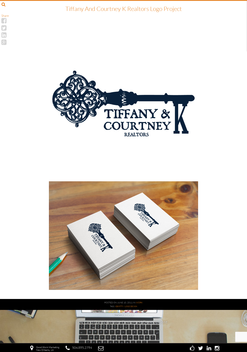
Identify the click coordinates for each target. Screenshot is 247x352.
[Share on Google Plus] (4, 42)
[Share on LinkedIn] (4, 35)
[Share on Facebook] (4, 20)
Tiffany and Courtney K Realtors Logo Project (123, 8)
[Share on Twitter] (4, 27)
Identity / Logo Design (126, 306)
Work (139, 302)
